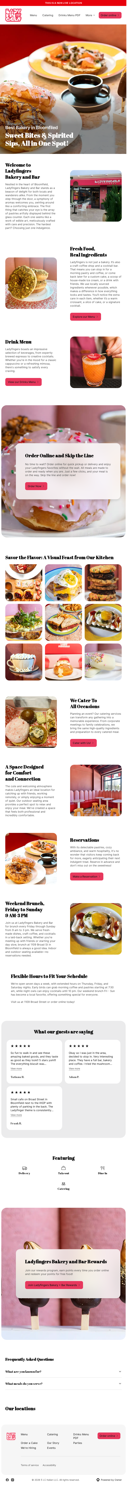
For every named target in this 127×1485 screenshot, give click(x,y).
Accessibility (49, 1461)
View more (16, 1068)
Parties (76, 1439)
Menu (33, 15)
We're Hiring (28, 1444)
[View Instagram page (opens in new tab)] (13, 1477)
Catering (47, 15)
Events (50, 1444)
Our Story (52, 1439)
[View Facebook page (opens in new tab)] (7, 1477)
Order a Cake (29, 1439)
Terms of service (30, 1461)
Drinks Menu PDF (69, 15)
